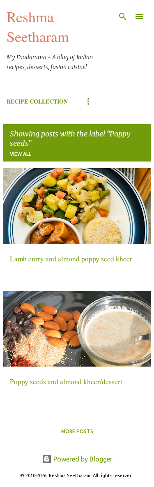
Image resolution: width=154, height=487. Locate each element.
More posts (77, 431)
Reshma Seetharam (38, 26)
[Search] (123, 16)
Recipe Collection (37, 101)
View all (20, 154)
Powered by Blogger (82, 459)
